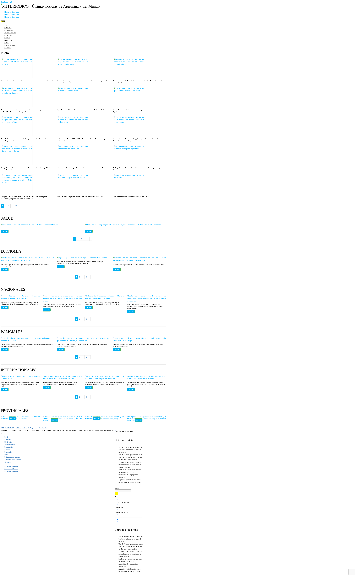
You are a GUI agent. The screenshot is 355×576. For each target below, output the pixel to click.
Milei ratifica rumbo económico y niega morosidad (131, 197)
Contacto (7, 48)
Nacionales (8, 30)
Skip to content (6, 2)
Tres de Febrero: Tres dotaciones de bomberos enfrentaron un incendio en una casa (27, 82)
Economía (8, 40)
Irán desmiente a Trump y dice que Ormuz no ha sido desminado (80, 168)
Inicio (6, 25)
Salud (6, 43)
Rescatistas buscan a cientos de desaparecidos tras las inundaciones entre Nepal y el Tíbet (26, 140)
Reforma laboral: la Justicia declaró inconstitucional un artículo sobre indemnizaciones (138, 82)
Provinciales (8, 35)
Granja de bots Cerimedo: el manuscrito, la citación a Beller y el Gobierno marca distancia (27, 169)
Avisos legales (9, 45)
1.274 (17, 206)
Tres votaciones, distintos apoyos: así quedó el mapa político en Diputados (136, 111)
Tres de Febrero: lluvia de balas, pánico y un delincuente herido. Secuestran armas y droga (136, 140)
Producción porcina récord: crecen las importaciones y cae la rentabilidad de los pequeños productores (23, 111)
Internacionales (10, 33)
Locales (7, 38)
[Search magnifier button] (116, 493)
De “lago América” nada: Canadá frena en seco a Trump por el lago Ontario (137, 169)
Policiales (7, 28)
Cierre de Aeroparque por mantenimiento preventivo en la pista (80, 197)
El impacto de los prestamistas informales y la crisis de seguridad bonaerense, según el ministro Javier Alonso (24, 198)
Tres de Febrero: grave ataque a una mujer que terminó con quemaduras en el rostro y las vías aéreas (83, 82)
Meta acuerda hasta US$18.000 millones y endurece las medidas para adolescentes (82, 140)
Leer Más (4, 231)
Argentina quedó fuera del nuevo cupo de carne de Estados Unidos (81, 110)
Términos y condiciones (12, 460)
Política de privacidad (12, 457)
